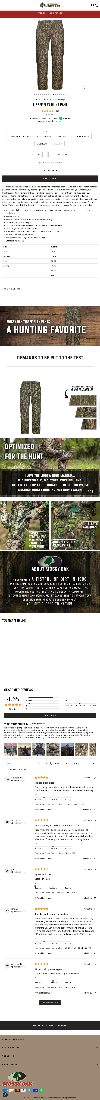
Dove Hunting (58, 99)
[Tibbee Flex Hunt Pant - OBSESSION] (19, 675)
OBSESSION (57, 143)
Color (50, 131)
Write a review (50, 715)
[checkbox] (23, 769)
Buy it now (50, 179)
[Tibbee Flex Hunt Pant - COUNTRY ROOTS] (10, 675)
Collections (46, 99)
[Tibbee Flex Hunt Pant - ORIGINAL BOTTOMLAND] (4, 675)
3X (66, 154)
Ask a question (13, 289)
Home (37, 99)
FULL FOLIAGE (83, 136)
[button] (42, 697)
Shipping (41, 121)
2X (59, 154)
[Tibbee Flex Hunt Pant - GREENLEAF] (16, 675)
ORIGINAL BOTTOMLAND (21, 136)
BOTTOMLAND (44, 136)
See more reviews (50, 1002)
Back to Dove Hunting (52, 1025)
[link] (50, 111)
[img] (37, 723)
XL (52, 154)
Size (50, 150)
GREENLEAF (41, 143)
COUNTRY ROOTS (64, 136)
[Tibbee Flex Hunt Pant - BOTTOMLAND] (7, 675)
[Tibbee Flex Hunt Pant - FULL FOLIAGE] (13, 675)
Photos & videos (19, 769)
